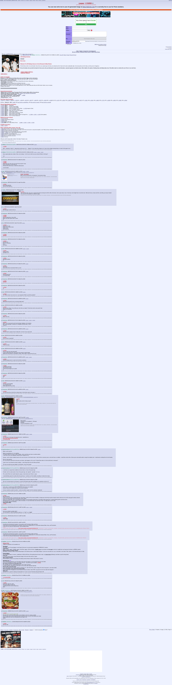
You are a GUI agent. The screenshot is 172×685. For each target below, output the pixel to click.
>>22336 (33, 320)
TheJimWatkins (93, 679)
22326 (24, 279)
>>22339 (26, 357)
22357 (24, 417)
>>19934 (2, 131)
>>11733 (57, 100)
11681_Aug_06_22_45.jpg (27, 172)
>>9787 (39, 100)
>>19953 (2, 132)
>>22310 (22, 191)
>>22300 (4, 234)
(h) (32, 172)
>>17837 (2, 112)
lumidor (27, 0)
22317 (20, 206)
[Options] (170, 0)
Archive (77, 43)
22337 (24, 357)
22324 (24, 263)
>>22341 (24, 380)
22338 (24, 363)
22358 (24, 434)
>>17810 (25, 108)
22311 (32, 152)
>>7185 (16, 100)
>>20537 (2, 136)
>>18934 (13, 102)
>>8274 (25, 100)
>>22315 (35, 144)
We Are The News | (76, 52)
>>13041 (63, 100)
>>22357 (4, 436)
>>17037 (32, 122)
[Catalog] (90, 9)
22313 (21, 171)
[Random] (100, 9)
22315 (22, 189)
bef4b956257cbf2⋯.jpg (10, 418)
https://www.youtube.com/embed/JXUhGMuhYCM (28, 528)
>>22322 (38, 152)
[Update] (31, 629)
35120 (29, 621)
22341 (24, 389)
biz (25, 0)
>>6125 (2, 100)
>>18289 (108, 100)
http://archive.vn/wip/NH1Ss (23, 102)
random (19, 0)
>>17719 (102, 100)
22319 (20, 222)
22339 (24, 373)
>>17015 (24, 122)
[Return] (80, 9)
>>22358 (27, 417)
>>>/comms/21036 (6, 577)
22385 (24, 493)
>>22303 (4, 216)
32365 (24, 611)
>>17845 (2, 113)
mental (34, 0)
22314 (24, 182)
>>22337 (4, 375)
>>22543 (30, 507)
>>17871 (35, 114)
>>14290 (74, 100)
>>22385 (39, 449)
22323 (24, 256)
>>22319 (27, 171)
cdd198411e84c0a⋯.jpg (10, 53)
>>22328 (26, 263)
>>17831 (2, 111)
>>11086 (50, 100)
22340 (21, 380)
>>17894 (2, 120)
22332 (24, 320)
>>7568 (21, 100)
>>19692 (119, 100)
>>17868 (31, 114)
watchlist (43, 0)
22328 (21, 292)
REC (91, 30)
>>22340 (30, 357)
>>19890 (2, 129)
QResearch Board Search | (85, 52)
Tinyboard (77, 674)
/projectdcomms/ (92, 51)
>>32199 (4, 612)
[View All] (61, 54)
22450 (24, 507)
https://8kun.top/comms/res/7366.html (10, 438)
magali (30, 0)
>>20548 (39, 562)
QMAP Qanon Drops (95, 52)
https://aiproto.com (89, 7)
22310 (32, 144)
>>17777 (2, 118)
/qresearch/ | (86, 51)
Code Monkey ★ (87, 676)
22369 (36, 479)
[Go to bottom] (85, 9)
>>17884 (2, 119)
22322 (21, 248)
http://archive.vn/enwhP (46, 102)
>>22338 (24, 348)
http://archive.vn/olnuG (35, 102)
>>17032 (28, 122)
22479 (24, 531)
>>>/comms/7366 (6, 439)
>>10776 (5, 125)
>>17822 (2, 110)
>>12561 (4, 503)
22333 (24, 328)
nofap (37, 0)
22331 (24, 313)
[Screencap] (15, 629)
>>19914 (2, 130)
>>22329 (26, 271)
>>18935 (114, 100)
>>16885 (97, 100)
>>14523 (2, 121)
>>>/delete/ (95, 683)
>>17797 (2, 106)
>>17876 (2, 115)
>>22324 (24, 248)
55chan (22, 0)
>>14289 (19, 94)
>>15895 (23, 95)
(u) (33, 172)
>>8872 (30, 100)
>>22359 (27, 434)
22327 (24, 285)
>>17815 (2, 109)
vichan (80, 675)
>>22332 (26, 298)
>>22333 (26, 320)
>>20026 (2, 133)
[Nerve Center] (95, 9)
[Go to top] (6, 629)
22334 (21, 335)
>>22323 (42, 152)
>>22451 (27, 507)
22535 (29, 541)
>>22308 (4, 146)
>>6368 (6, 100)
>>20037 (2, 134)
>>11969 (21, 93)
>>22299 (4, 162)
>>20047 (2, 135)
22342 (21, 395)
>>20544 (125, 100)
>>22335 (4, 359)
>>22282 (4, 280)
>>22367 (4, 495)
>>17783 (2, 105)
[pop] (19, 191)
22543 (21, 580)
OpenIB (83, 676)
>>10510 (45, 100)
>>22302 (4, 287)
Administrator (84, 679)
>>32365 (30, 590)
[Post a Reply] (152, 629)
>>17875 (39, 114)
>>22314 (35, 152)
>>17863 (2, 114)
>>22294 (4, 161)
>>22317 (24, 171)
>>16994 (21, 122)
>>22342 (26, 389)
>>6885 (11, 100)
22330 (21, 305)
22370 (36, 485)
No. (56, 54)
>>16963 (2, 122)
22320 (24, 232)
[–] (20, 54)
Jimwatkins (88, 679)
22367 (36, 449)
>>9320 (35, 100)
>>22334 (30, 320)
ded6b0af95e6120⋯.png (10, 591)
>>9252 (2, 125)
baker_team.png (27, 591)
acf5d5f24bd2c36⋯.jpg (10, 172)
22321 (24, 239)
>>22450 (30, 434)
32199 (27, 590)
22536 (29, 575)
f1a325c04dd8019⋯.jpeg (10, 397)
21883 (58, 54)
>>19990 (6, 132)
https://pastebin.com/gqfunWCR (29, 93)
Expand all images (168, 46)
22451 (24, 515)
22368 (36, 468)
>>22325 (27, 248)
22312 (24, 159)
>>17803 (2, 107)
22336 (21, 348)
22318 (24, 213)
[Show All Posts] (73, 54)
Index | (77, 51)
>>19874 (2, 128)
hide (4, 172)
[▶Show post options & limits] (100, 44)
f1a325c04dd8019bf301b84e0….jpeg (29, 397)
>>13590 (69, 100)
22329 (24, 298)
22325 (24, 271)
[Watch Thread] (66, 54)
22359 (24, 442)
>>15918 (91, 100)
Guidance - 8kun (79, 679)
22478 (24, 522)
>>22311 (4, 184)
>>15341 (86, 100)
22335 (21, 341)
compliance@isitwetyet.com (90, 682)
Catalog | (81, 51)
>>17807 (2, 108)
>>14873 (80, 100)
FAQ (105, 45)
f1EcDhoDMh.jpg (28, 418)
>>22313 (4, 208)
